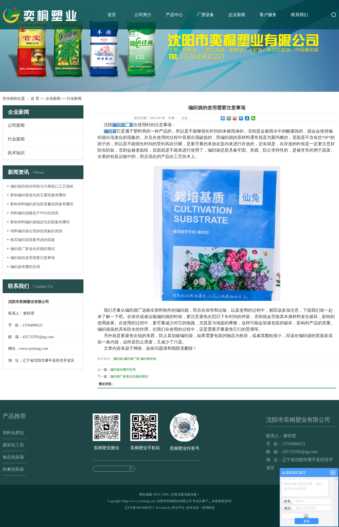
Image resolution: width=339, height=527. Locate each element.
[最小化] (332, 472)
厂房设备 (205, 14)
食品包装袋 (13, 457)
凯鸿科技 (208, 508)
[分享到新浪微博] (235, 118)
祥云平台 (178, 508)
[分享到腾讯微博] (241, 118)
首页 (112, 14)
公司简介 (143, 14)
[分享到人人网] (247, 118)
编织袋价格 (148, 359)
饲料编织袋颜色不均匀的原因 (34, 213)
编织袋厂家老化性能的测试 (32, 249)
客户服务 (268, 14)
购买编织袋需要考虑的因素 (32, 240)
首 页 (35, 99)
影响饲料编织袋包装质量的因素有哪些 (41, 204)
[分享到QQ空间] (229, 118)
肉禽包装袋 (13, 469)
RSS (157, 494)
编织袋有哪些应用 (25, 267)
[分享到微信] (253, 118)
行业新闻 (74, 99)
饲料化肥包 (13, 432)
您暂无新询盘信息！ (185, 494)
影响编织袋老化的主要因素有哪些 (38, 195)
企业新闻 (236, 14)
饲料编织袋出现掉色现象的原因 (36, 231)
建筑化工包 (13, 445)
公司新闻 (16, 125)
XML (165, 494)
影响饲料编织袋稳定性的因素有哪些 (40, 222)
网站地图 (145, 494)
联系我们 (299, 14)
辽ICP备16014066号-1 (139, 508)
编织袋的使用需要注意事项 (32, 258)
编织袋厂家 (132, 359)
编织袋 (118, 359)
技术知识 (16, 153)
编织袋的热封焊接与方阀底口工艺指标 (41, 186)
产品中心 (174, 14)
